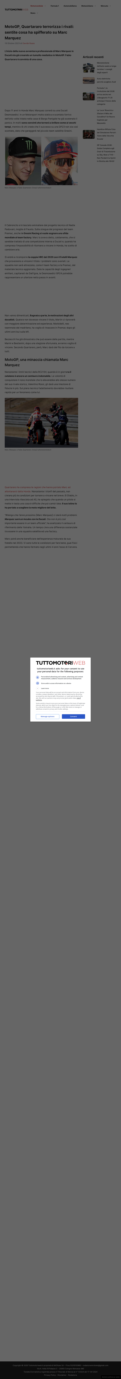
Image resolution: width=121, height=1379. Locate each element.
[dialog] (60, 690)
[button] (60, 688)
